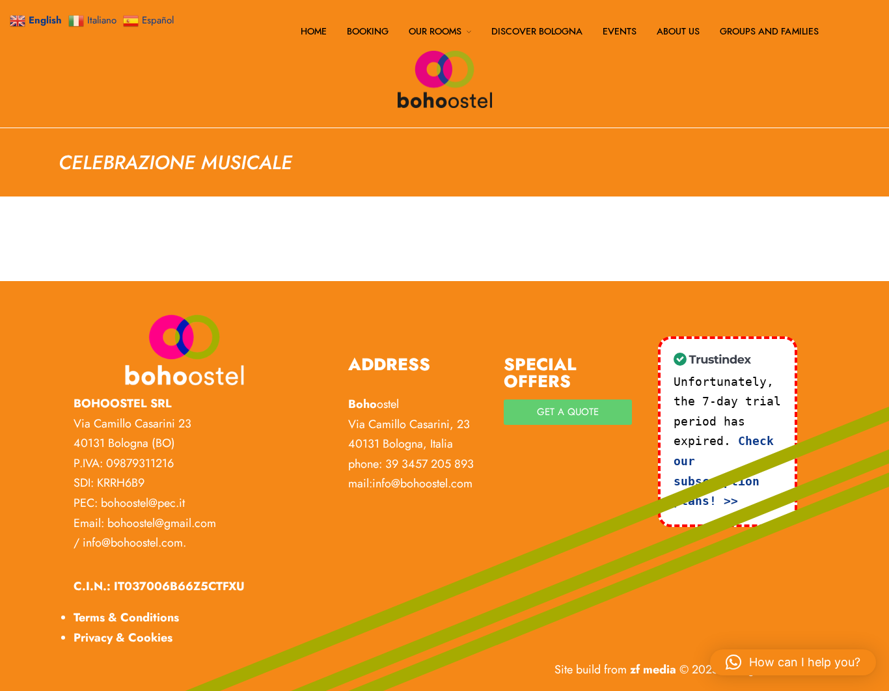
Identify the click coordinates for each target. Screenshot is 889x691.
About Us (678, 31)
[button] (793, 662)
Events (619, 31)
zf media (653, 669)
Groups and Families (769, 31)
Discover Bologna (536, 31)
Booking (368, 31)
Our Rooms (435, 31)
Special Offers (540, 373)
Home (314, 31)
